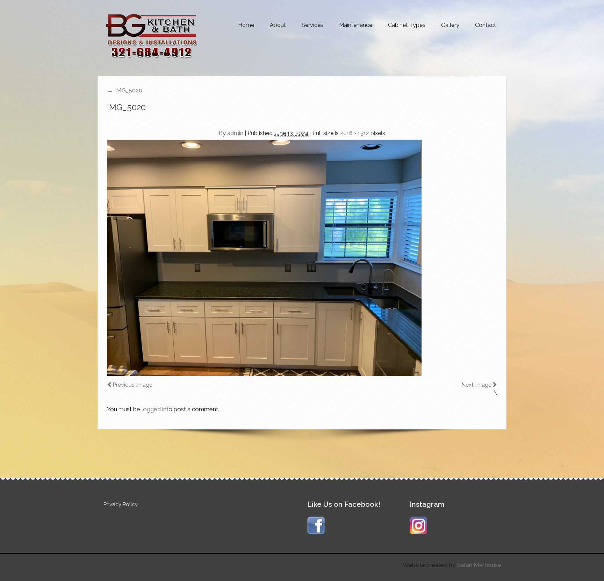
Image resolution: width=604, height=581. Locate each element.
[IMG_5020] (302, 258)
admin (235, 133)
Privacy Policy (120, 504)
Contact (485, 25)
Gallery (450, 25)
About (278, 25)
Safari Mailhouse (479, 564)
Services (312, 25)
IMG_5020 (124, 90)
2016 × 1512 (354, 133)
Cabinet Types (406, 25)
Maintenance (355, 25)
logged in (154, 409)
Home (246, 25)
